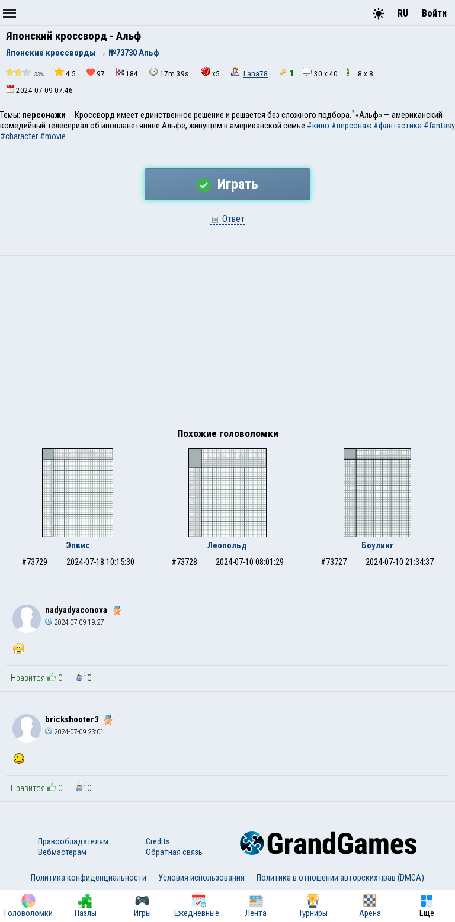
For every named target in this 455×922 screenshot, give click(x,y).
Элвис (78, 545)
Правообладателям (73, 841)
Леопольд (227, 545)
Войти (434, 13)
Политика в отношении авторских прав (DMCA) (340, 877)
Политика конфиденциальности (88, 877)
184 (132, 73)
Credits (158, 841)
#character (19, 136)
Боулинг (377, 545)
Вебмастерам (62, 852)
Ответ (232, 218)
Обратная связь (174, 852)
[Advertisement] (227, 345)
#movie (53, 136)
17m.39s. (175, 73)
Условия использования (201, 877)
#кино (318, 125)
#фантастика (397, 125)
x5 (216, 73)
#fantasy (439, 125)
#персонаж (351, 125)
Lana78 (255, 73)
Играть (236, 184)
